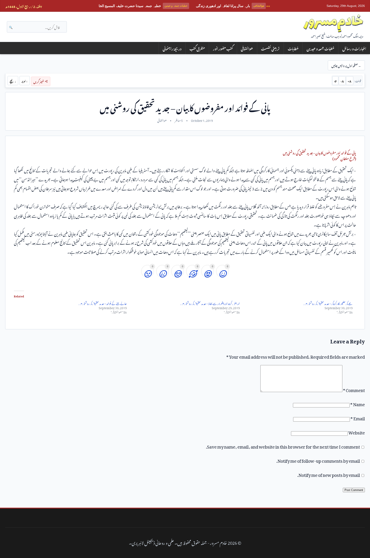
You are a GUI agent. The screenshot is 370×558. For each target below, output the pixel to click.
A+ (349, 80)
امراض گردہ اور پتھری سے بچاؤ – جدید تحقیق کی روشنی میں (210, 303)
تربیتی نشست (270, 48)
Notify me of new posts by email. (328, 474)
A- (342, 80)
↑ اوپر (24, 80)
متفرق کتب (197, 48)
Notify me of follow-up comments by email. (318, 460)
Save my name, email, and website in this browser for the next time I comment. (283, 445)
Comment (354, 389)
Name (357, 403)
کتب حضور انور (223, 48)
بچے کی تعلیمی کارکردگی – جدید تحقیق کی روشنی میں (328, 303)
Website (356, 431)
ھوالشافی (247, 48)
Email (358, 417)
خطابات (293, 48)
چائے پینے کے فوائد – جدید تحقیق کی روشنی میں (103, 303)
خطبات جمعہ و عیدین (320, 48)
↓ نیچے (13, 80)
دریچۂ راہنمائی (172, 48)
